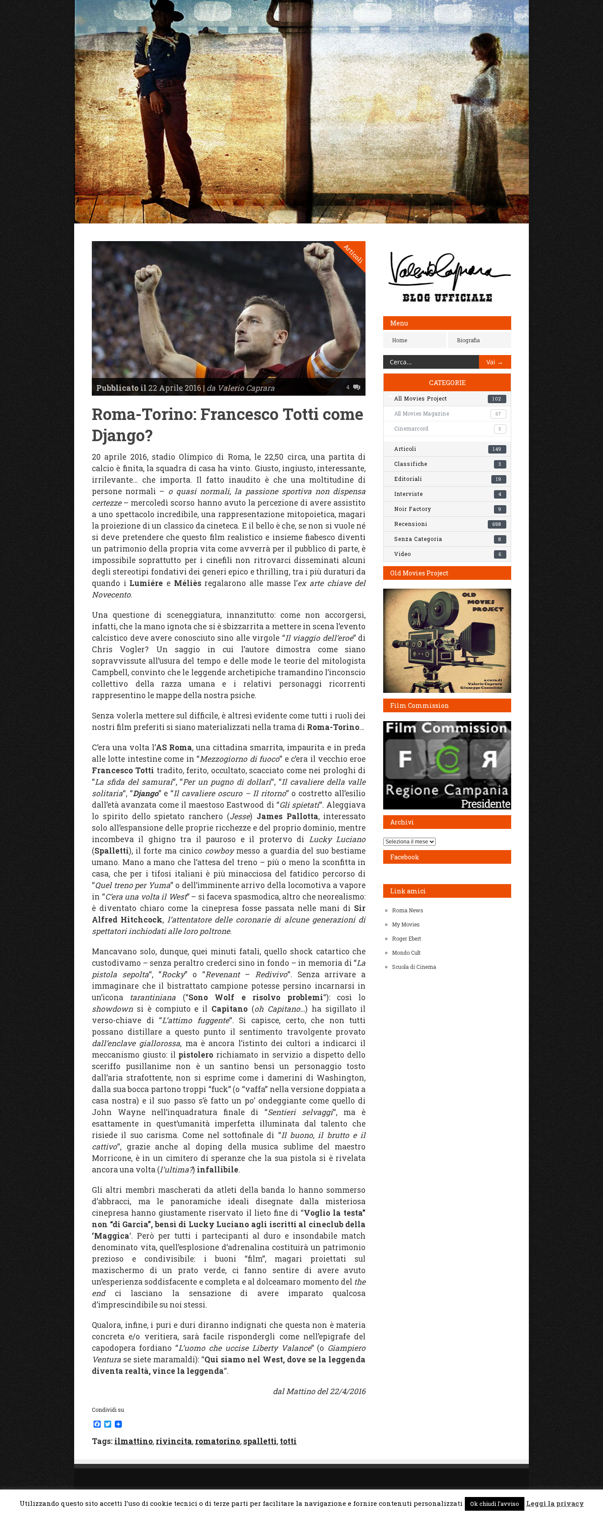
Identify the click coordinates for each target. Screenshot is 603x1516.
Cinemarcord (447, 428)
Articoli (354, 253)
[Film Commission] (447, 807)
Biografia (468, 340)
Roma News (407, 910)
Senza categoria (447, 538)
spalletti (260, 1441)
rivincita (174, 1441)
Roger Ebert (406, 938)
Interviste (447, 493)
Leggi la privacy (555, 1503)
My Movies (406, 924)
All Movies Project (447, 398)
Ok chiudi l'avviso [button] (494, 1504)
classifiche (447, 463)
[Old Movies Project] (447, 690)
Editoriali (447, 478)
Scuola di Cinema (414, 966)
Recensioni (447, 523)
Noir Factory (447, 508)
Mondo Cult (406, 952)
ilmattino (133, 1441)
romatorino (217, 1441)
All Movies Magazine (447, 413)
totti (288, 1441)
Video (447, 553)
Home (399, 340)
